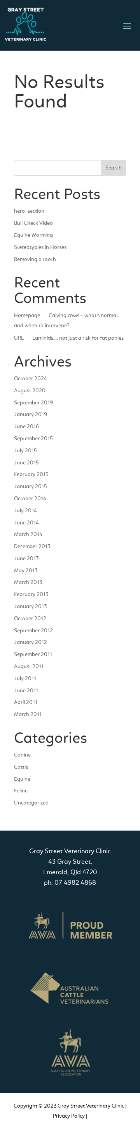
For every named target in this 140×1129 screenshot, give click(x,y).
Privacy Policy (69, 1116)
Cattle (21, 767)
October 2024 (30, 378)
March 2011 (28, 714)
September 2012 (33, 630)
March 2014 (28, 534)
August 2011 (29, 666)
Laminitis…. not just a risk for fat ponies (78, 338)
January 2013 (30, 606)
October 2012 (30, 618)
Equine (22, 779)
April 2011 (25, 702)
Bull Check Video (33, 223)
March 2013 (28, 582)
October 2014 (30, 498)
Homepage (27, 315)
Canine (22, 755)
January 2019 (30, 414)
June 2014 (26, 523)
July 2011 (25, 678)
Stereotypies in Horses (40, 247)
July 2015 (25, 450)
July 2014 (25, 510)
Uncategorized (31, 803)
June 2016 (26, 426)
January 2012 (30, 642)
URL (19, 338)
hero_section (29, 211)
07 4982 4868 (75, 883)
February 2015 (31, 474)
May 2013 (25, 570)
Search (113, 168)
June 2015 (26, 463)
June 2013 (26, 558)
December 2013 (32, 546)
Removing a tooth (35, 259)
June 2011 (26, 690)
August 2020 (30, 390)
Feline (21, 791)
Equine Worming (33, 235)
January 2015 (30, 486)
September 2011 (33, 654)
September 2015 (33, 438)
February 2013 (31, 594)
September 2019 (33, 403)
